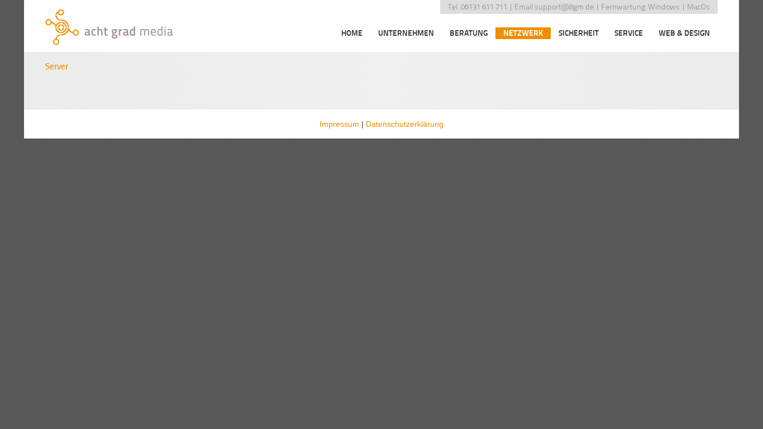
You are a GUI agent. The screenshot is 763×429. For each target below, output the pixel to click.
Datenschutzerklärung (405, 124)
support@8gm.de (564, 7)
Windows (664, 7)
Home (352, 33)
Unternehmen (406, 33)
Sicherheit (579, 33)
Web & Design (684, 33)
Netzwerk (523, 33)
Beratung (469, 33)
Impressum (339, 124)
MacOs (698, 7)
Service (628, 33)
